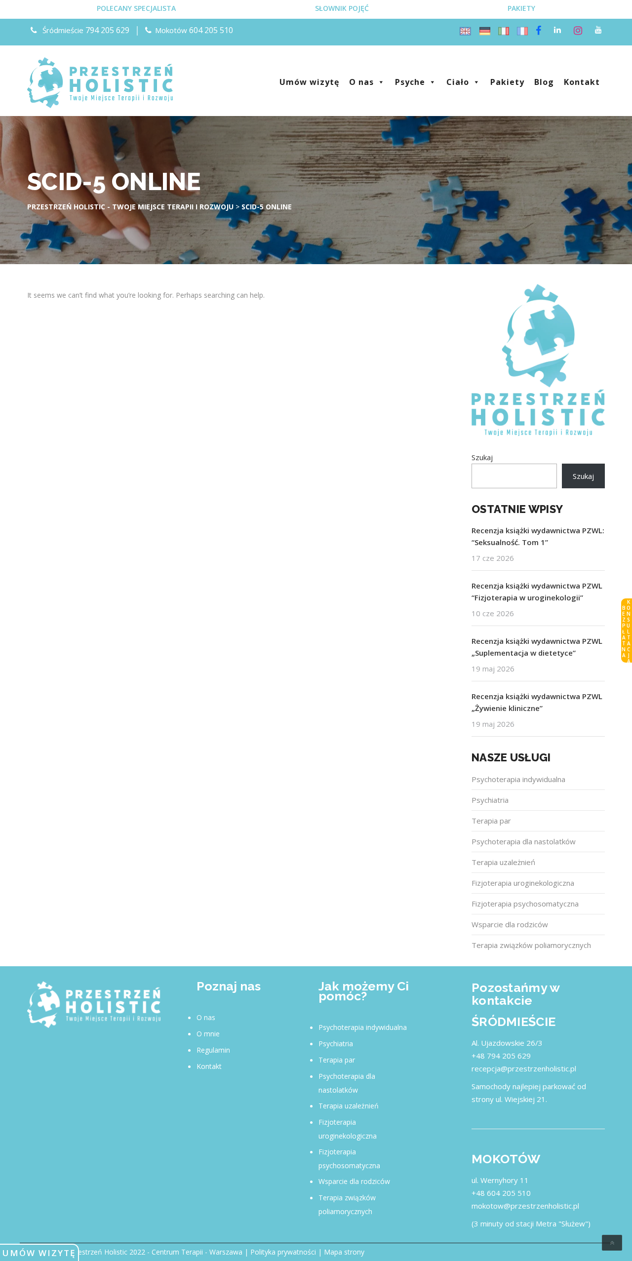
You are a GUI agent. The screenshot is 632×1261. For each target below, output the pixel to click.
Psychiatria (490, 800)
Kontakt (582, 82)
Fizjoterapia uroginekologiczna (523, 883)
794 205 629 (107, 30)
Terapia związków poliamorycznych (531, 945)
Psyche (410, 82)
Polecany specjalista (136, 8)
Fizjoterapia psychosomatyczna (525, 903)
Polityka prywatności (283, 1252)
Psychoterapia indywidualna (518, 779)
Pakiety (521, 8)
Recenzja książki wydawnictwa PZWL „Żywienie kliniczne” (537, 702)
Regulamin (213, 1050)
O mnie (208, 1033)
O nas (361, 82)
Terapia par (491, 821)
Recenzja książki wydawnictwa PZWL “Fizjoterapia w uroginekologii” (537, 591)
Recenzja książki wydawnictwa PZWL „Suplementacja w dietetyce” (537, 647)
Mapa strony (344, 1252)
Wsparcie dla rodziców (510, 924)
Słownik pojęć (342, 8)
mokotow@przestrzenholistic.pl (525, 1206)
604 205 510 (211, 30)
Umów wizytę (39, 1253)
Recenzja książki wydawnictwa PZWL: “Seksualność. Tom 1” (538, 536)
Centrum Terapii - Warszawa (197, 1252)
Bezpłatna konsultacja (626, 631)
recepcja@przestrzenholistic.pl (524, 1068)
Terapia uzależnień (503, 862)
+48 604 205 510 (501, 1193)
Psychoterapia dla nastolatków (524, 841)
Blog (544, 82)
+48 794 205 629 (501, 1056)
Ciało (457, 82)
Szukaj (482, 457)
